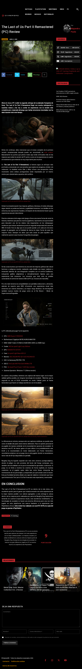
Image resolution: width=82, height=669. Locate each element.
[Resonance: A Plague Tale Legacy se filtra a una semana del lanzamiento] (41, 579)
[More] (44, 75)
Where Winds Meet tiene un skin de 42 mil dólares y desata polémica (67, 106)
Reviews (4, 39)
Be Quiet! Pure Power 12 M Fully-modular (21, 367)
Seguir (76, 52)
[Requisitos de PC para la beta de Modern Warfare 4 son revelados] (67, 579)
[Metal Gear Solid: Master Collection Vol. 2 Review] (15, 579)
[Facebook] (45, 660)
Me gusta (75, 47)
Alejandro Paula (75, 30)
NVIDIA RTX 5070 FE (14, 350)
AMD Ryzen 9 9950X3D (15, 336)
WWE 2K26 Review (61, 96)
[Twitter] (59, 660)
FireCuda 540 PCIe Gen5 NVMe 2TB (20, 364)
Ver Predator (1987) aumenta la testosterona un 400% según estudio (67, 92)
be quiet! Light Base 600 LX (17, 353)
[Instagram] (52, 660)
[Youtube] (65, 660)
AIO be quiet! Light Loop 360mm (19, 346)
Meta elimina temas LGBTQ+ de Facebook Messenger (65, 111)
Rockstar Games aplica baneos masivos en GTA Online (65, 100)
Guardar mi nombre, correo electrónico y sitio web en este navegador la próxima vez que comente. (32, 637)
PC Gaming (14, 515)
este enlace (48, 152)
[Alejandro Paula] (67, 29)
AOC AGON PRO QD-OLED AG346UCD (22, 357)
